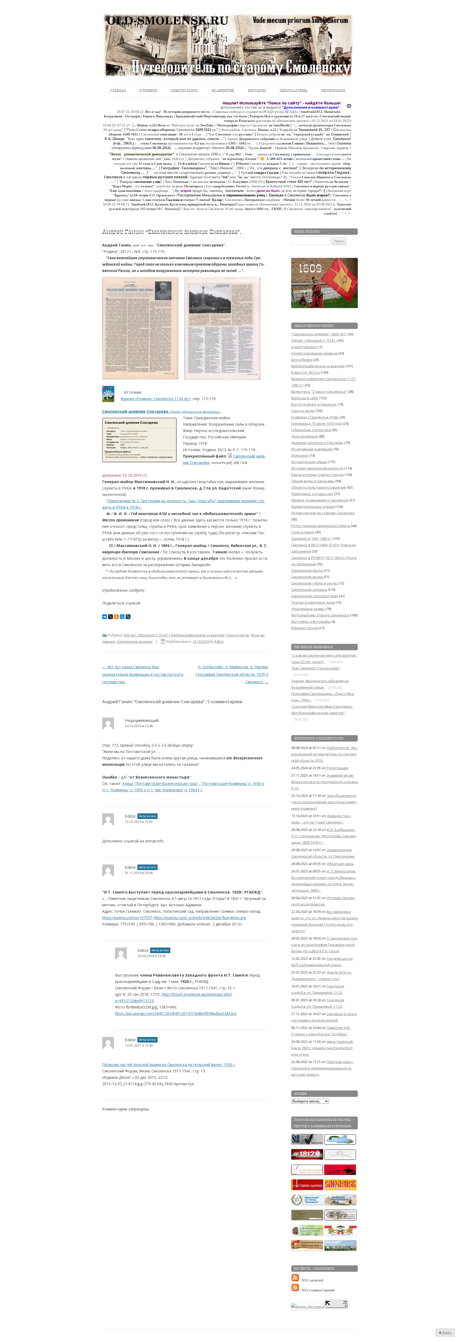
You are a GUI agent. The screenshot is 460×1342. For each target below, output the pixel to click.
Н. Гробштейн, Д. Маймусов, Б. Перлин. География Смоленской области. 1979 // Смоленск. (232, 674)
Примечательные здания (313, 506)
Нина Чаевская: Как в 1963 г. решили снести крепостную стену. (322, 1048)
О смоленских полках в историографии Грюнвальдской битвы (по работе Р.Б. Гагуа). (324, 944)
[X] (110, 616)
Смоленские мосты (307, 570)
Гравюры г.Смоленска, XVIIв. (315, 417)
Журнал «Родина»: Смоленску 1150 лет (155, 398)
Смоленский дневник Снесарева (135, 411)
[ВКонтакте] (104, 616)
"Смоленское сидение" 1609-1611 (319, 334)
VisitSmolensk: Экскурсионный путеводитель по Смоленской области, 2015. (324, 754)
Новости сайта (184, 90)
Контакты (257, 90)
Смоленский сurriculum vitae (314, 596)
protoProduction (304, 346)
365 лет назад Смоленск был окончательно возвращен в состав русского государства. (142, 674)
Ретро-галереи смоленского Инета (320, 525)
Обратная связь (293, 90)
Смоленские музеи (307, 576)
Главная (118, 90)
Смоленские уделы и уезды (314, 583)
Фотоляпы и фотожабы (310, 621)
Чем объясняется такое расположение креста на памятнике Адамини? (324, 802)
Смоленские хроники (135, 641)
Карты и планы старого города (317, 474)
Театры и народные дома (313, 602)
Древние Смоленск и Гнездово (317, 442)
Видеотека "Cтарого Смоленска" (319, 391)
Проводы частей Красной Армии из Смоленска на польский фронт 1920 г (168, 1064)
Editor (219, 641)
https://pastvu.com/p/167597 (127, 917)
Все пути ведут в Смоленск (314, 404)
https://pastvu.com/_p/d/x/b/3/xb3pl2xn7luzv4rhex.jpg (200, 917)
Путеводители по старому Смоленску (323, 513)
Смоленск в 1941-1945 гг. (311, 538)
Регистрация (333, 90)
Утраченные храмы (308, 608)
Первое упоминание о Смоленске (319, 500)
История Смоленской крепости (317, 468)
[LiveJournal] (128, 616)
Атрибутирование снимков (314, 353)
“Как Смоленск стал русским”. (315, 668)
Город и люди (237, 635)
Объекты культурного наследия (318, 487)
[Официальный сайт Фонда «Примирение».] (307, 1203)
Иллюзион (300, 455)
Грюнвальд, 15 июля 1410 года (316, 423)
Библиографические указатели (197, 635)
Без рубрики (302, 359)
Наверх (446, 1332)
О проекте (148, 90)
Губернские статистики (311, 429)
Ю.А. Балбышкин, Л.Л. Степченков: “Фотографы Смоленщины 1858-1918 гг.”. (323, 836)
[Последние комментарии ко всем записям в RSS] (296, 1290)
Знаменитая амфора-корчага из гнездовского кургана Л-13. (324, 782)
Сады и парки (302, 532)
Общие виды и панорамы (313, 481)
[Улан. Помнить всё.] (340, 1173)
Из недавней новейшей (311, 449)
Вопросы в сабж (304, 398)
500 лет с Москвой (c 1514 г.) (147, 635)
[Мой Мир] (122, 616)
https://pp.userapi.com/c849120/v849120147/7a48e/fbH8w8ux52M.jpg (175, 1013)
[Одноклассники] (116, 616)
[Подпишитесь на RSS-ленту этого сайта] (296, 1280)
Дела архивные (304, 436)
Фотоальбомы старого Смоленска (320, 615)
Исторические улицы (309, 461)
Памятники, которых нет (312, 493)
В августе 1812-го (305, 372)
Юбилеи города (304, 627)
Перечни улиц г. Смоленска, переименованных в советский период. (322, 1068)
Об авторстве (223, 90)
